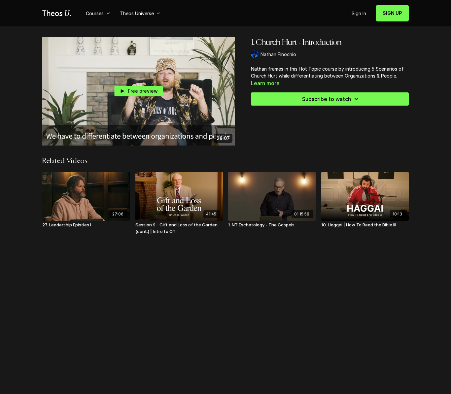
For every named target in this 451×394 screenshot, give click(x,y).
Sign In (359, 13)
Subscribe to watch (326, 99)
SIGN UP (392, 13)
